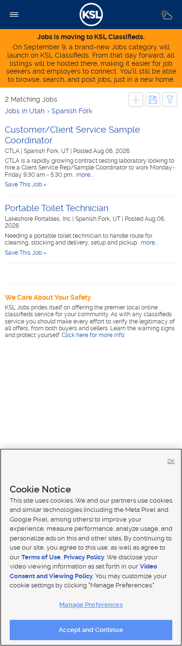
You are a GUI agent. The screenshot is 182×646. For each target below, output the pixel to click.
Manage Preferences (90, 604)
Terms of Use (41, 557)
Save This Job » (26, 184)
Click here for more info (93, 335)
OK (171, 461)
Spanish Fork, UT (47, 151)
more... (84, 174)
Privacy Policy (84, 557)
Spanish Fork (71, 111)
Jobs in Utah (25, 111)
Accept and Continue (91, 629)
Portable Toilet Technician (56, 208)
